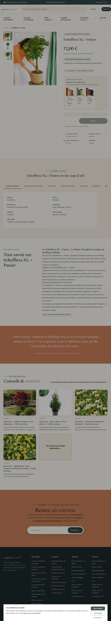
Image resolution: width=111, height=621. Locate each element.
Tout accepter (98, 608)
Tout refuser (98, 613)
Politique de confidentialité (32, 613)
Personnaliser (98, 617)
